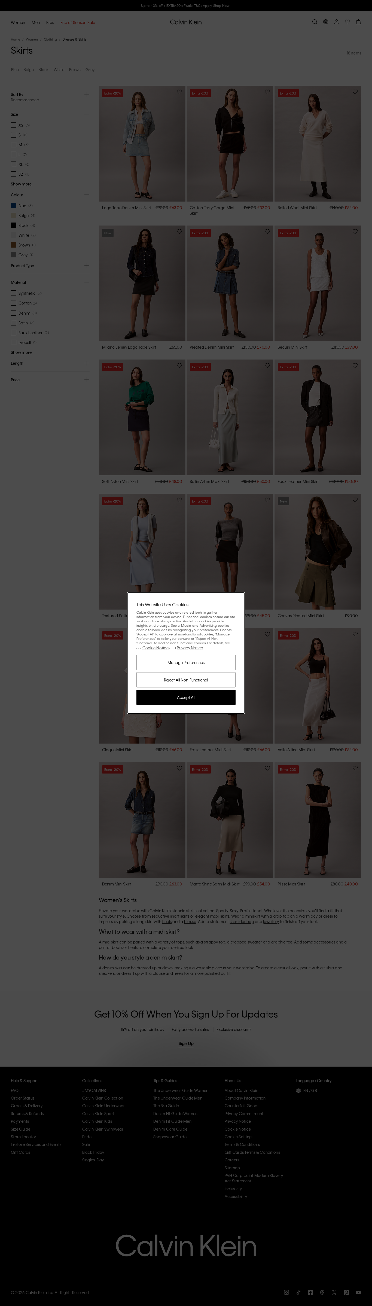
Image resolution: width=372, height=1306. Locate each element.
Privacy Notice (190, 647)
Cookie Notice (155, 647)
